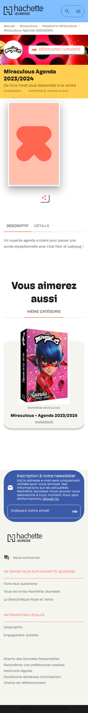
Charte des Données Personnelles (31, 659)
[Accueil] (23, 11)
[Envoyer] (74, 511)
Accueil (9, 26)
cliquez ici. (50, 499)
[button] (56, 50)
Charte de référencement (25, 683)
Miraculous (29, 26)
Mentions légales (18, 671)
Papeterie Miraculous (59, 26)
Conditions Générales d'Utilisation (32, 677)
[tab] (17, 226)
